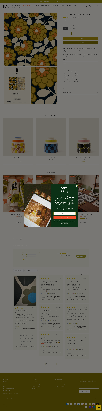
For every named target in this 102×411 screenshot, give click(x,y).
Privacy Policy (65, 223)
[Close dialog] (77, 186)
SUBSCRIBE (64, 217)
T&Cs (62, 223)
